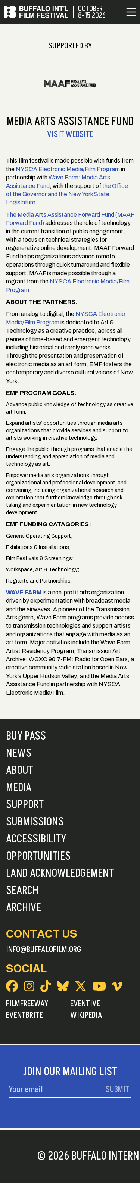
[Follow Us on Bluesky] (63, 986)
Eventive (85, 1004)
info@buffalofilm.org (43, 950)
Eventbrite (24, 1015)
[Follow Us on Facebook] (12, 986)
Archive (23, 908)
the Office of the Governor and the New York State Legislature (67, 194)
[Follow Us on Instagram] (29, 986)
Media (18, 788)
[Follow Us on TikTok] (45, 986)
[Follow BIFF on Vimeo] (117, 986)
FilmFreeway (27, 1004)
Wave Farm (62, 177)
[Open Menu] (131, 12)
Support (25, 805)
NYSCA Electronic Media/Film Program (68, 169)
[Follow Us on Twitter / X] (81, 986)
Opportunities (38, 856)
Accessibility (36, 839)
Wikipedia (86, 1015)
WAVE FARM (23, 592)
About (19, 770)
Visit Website (70, 134)
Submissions (35, 822)
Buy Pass (26, 736)
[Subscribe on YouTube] (99, 986)
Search (22, 890)
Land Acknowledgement (60, 873)
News (18, 753)
